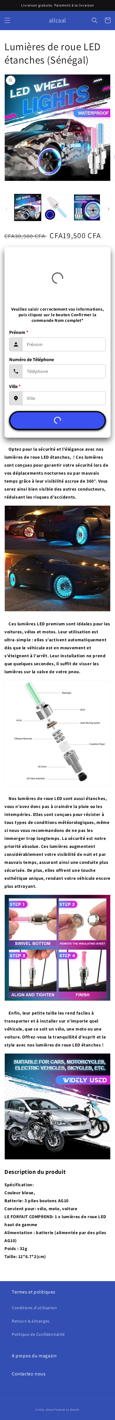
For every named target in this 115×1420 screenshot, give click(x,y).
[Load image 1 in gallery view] (27, 207)
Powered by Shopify (66, 1409)
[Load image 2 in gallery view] (57, 207)
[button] (7, 20)
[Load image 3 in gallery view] (87, 207)
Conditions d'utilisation (34, 1307)
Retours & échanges (31, 1321)
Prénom (18, 332)
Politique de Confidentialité (38, 1334)
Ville (15, 386)
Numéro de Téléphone (31, 359)
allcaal (50, 1409)
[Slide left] (6, 208)
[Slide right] (108, 208)
